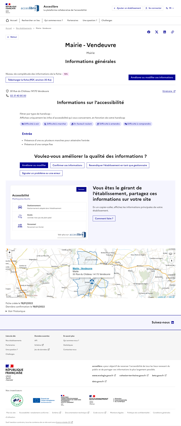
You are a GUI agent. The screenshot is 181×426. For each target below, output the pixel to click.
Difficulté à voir (31, 123)
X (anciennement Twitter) (157, 32)
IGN (170, 297)
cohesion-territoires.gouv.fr (132, 375)
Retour (13, 37)
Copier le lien (172, 32)
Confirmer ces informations (67, 165)
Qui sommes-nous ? (53, 20)
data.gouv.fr (98, 381)
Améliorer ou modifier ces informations (152, 77)
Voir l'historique (16, 311)
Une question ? (90, 20)
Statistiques (68, 345)
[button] (112, 266)
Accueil (13, 20)
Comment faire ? (104, 218)
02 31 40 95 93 (18, 95)
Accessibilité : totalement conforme (34, 412)
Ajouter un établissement (129, 8)
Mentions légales (117, 412)
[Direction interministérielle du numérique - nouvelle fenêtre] (109, 400)
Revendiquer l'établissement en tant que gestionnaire (118, 165)
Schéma (38, 345)
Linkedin (164, 32)
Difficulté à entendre (110, 123)
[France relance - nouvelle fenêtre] (17, 400)
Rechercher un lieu (31, 20)
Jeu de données (41, 349)
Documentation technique (76, 412)
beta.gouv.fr (158, 375)
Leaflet (160, 297)
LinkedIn (172, 322)
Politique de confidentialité (138, 412)
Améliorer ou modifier (34, 165)
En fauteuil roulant (83, 123)
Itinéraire (167, 91)
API (36, 340)
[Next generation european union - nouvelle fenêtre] (44, 400)
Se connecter (155, 8)
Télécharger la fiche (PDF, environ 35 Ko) (29, 79)
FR (170, 8)
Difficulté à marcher (56, 123)
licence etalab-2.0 (63, 422)
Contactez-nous (69, 349)
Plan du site (11, 412)
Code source (98, 412)
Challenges (107, 20)
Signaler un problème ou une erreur (41, 173)
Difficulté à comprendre (139, 123)
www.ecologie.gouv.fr (102, 375)
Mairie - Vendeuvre (82, 268)
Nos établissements (24, 28)
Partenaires (72, 20)
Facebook (149, 32)
